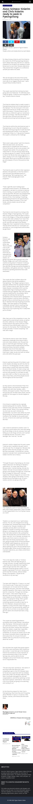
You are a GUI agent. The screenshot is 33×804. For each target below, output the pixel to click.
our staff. (25, 793)
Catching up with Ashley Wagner (6, 740)
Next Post (28, 719)
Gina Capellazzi (7, 791)
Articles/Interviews (7, 5)
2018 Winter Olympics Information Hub (20, 717)
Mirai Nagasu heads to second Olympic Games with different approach (14, 712)
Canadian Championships (17, 739)
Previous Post (5, 714)
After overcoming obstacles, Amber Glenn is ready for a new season (25, 748)
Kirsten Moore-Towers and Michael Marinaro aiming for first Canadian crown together (16, 750)
